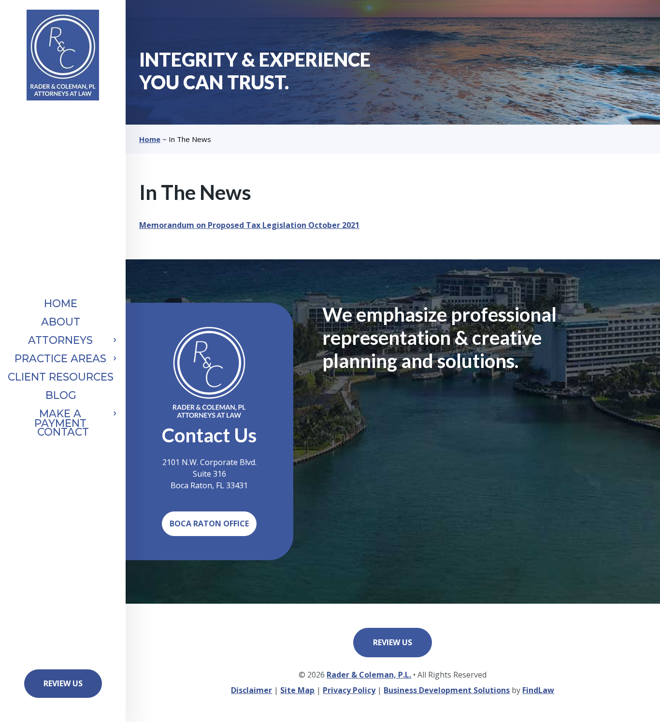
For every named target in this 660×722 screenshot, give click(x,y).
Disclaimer (251, 690)
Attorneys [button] (60, 340)
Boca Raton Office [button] (209, 523)
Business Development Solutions (447, 690)
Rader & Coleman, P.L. (369, 674)
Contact (63, 432)
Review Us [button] (63, 683)
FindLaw (538, 690)
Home (60, 303)
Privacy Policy (349, 690)
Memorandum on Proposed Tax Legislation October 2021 (249, 225)
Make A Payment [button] (60, 418)
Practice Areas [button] (60, 358)
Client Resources (61, 376)
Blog (60, 395)
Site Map (297, 690)
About (60, 321)
